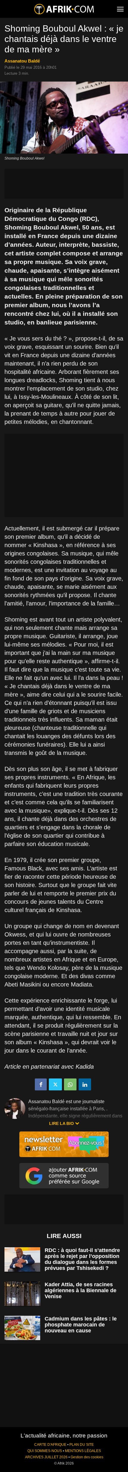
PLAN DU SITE (81, 1445)
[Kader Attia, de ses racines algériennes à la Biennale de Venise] (22, 1293)
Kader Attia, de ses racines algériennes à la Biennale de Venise (80, 1290)
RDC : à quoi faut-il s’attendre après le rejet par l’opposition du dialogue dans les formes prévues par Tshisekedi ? (82, 1259)
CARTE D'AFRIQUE (50, 1445)
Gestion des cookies (87, 1457)
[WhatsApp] (70, 1084)
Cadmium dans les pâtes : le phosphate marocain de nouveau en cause (81, 1325)
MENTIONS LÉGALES (83, 1451)
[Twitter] (55, 1084)
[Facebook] (41, 1084)
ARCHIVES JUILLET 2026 (46, 1457)
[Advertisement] (64, 184)
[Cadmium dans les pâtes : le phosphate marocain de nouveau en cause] (22, 1328)
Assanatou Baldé (22, 60)
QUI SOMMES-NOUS (44, 1451)
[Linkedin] (85, 1084)
